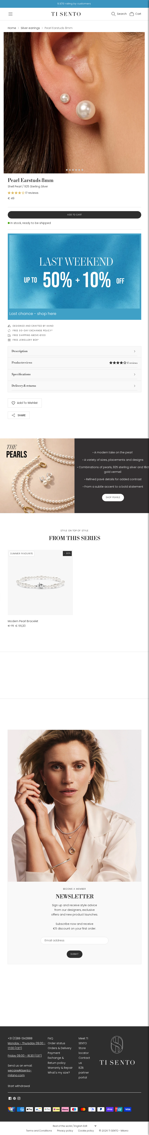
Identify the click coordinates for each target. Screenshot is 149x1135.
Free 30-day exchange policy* (33, 330)
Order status (56, 1043)
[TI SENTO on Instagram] (18, 1099)
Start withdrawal (19, 1086)
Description (20, 351)
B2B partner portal (84, 1072)
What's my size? (59, 1073)
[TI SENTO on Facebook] (10, 1099)
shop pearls (113, 497)
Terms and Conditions (39, 1130)
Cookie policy (86, 1130)
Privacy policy (65, 1130)
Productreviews (74, 363)
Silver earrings (30, 28)
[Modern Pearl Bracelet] (40, 582)
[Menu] (10, 14)
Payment (54, 1053)
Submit (75, 954)
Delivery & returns (24, 386)
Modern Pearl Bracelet (23, 621)
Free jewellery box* (26, 339)
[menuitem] (40, 1130)
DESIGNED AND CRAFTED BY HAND (33, 325)
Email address (52, 934)
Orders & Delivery (59, 1048)
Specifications (21, 374)
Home (12, 28)
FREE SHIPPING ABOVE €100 (29, 335)
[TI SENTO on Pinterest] (14, 1099)
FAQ (50, 1038)
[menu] (74, 1126)
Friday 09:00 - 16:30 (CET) (25, 1056)
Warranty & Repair (60, 1068)
